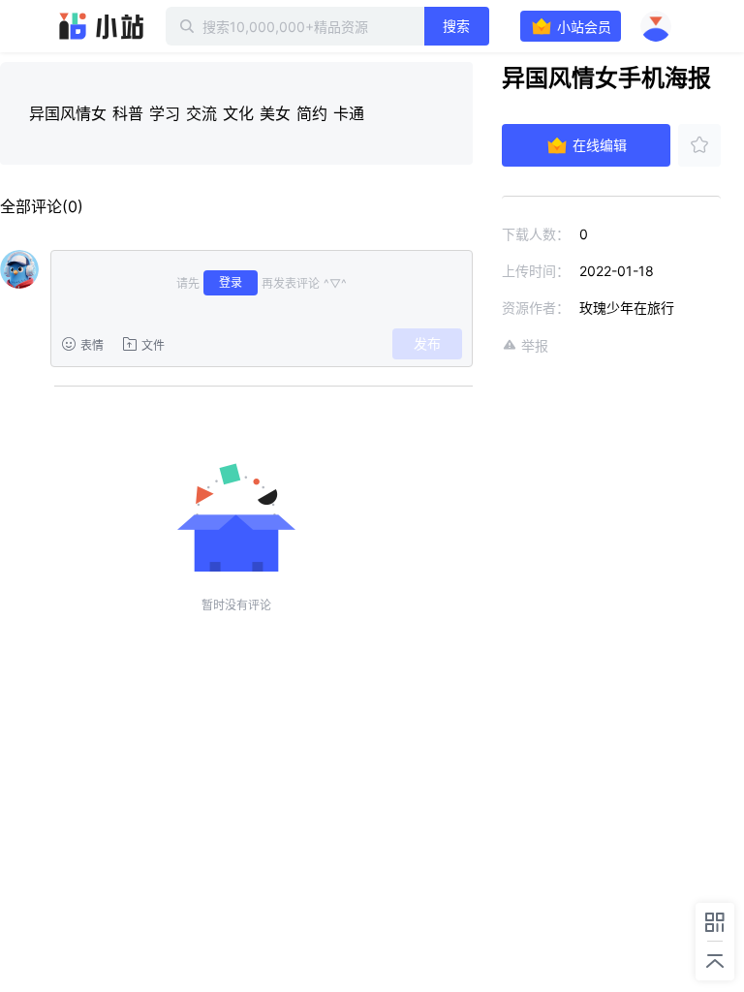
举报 (534, 345)
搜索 (456, 25)
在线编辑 (600, 145)
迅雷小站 (101, 26)
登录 (230, 282)
